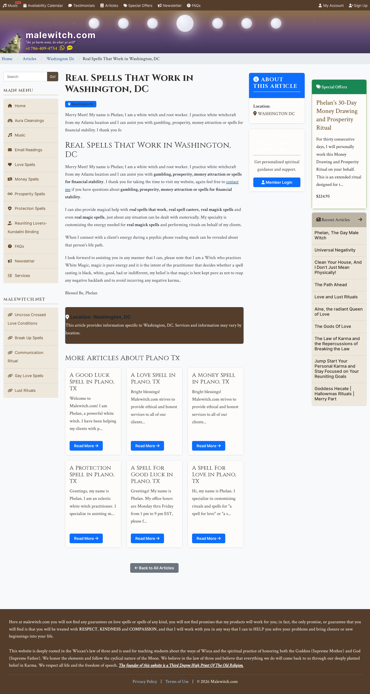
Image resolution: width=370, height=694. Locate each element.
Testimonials (83, 5)
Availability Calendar (45, 5)
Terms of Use (177, 681)
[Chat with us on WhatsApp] (62, 48)
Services (22, 275)
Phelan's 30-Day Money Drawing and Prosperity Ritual (337, 115)
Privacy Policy (145, 681)
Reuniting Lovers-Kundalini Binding (27, 227)
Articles (111, 5)
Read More (84, 446)
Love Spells (24, 164)
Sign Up (360, 5)
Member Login (278, 182)
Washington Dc (60, 59)
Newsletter (172, 5)
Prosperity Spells (29, 194)
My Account (333, 5)
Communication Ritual (25, 356)
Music (13, 4)
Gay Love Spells (28, 375)
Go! (52, 76)
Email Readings (28, 150)
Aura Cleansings (29, 120)
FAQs (196, 5)
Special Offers (139, 5)
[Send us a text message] (70, 48)
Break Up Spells (28, 338)
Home (7, 59)
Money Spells (26, 179)
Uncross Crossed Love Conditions (27, 319)
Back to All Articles (156, 568)
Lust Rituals (25, 390)
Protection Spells (29, 208)
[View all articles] (360, 219)
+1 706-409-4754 (41, 48)
